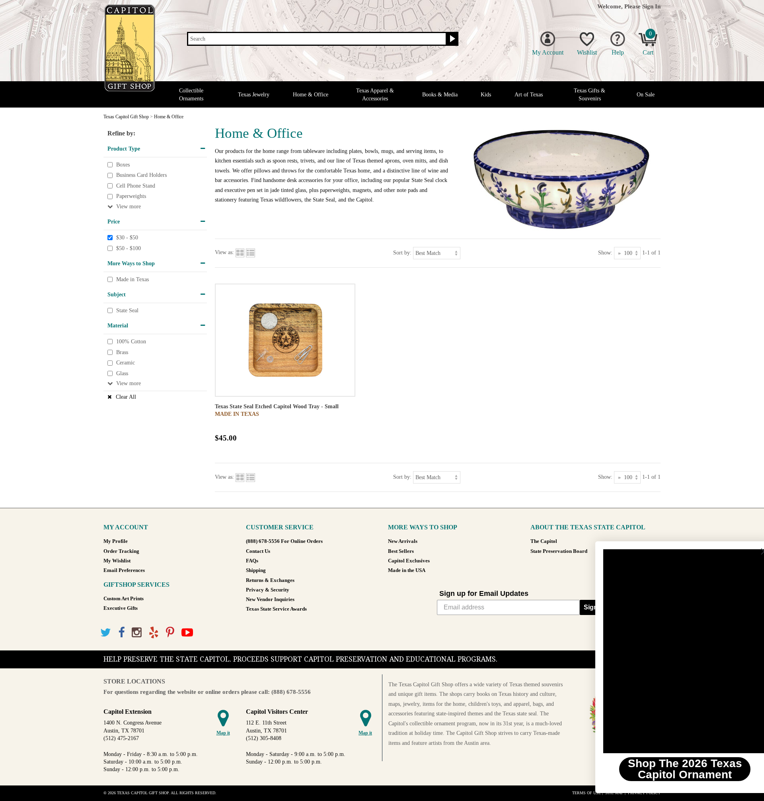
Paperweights (131, 197)
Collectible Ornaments (191, 94)
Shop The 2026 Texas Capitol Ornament (667, 769)
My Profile (115, 541)
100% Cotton (131, 342)
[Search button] (451, 39)
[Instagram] (136, 632)
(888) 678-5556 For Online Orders (284, 541)
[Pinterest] (170, 632)
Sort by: (402, 252)
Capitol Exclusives (409, 561)
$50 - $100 (128, 248)
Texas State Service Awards (276, 609)
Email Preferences (124, 570)
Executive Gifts (120, 608)
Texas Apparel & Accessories (375, 94)
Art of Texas (529, 95)
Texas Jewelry (253, 95)
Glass (122, 373)
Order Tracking (121, 551)
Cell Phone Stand (135, 186)
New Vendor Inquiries (270, 599)
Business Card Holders (141, 175)
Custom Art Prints (123, 598)
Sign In (651, 6)
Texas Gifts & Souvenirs (589, 94)
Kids (486, 95)
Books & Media (440, 95)
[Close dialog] (746, 551)
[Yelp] (154, 632)
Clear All (126, 397)
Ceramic (125, 363)
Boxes (123, 165)
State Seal (127, 310)
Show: (605, 252)
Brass (122, 352)
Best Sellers (401, 551)
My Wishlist (117, 561)
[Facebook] (121, 632)
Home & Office (310, 95)
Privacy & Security (267, 590)
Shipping (256, 570)
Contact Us (258, 551)
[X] (105, 632)
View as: (224, 252)
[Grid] (240, 252)
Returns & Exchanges (270, 580)
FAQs (252, 561)
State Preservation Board (558, 551)
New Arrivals (402, 541)
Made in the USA (406, 570)
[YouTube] (187, 632)
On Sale (646, 95)
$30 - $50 (127, 238)
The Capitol (543, 541)
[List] (250, 252)
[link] (666, 651)
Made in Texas (132, 279)
